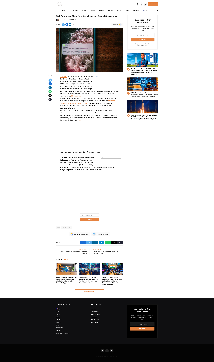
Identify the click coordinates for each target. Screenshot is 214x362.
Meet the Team (95, 314)
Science (101, 10)
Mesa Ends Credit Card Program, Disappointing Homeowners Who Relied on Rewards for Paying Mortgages (66, 280)
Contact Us (94, 317)
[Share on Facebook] (66, 24)
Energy (75, 10)
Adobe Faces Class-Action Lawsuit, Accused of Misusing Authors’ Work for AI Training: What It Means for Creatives (144, 94)
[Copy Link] (50, 99)
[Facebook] (50, 84)
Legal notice (94, 322)
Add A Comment (89, 291)
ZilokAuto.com (76, 96)
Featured (62, 10)
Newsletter (153, 4)
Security (110, 10)
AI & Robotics (59, 327)
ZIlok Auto (63, 76)
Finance (84, 10)
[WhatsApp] (50, 91)
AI (68, 10)
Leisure (93, 10)
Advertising (94, 311)
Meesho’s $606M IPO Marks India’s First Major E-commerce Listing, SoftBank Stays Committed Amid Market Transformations (112, 280)
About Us (93, 309)
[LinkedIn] (50, 87)
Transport (136, 10)
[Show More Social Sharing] (73, 24)
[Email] (50, 95)
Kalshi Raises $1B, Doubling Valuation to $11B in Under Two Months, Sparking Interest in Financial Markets (88, 280)
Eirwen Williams (63, 19)
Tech (127, 10)
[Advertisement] (89, 135)
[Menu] (57, 10)
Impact (119, 10)
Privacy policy (95, 319)
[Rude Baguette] (60, 4)
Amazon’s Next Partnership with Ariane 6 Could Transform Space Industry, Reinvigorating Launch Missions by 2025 (144, 117)
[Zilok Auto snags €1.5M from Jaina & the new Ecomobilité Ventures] (89, 50)
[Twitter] (50, 80)
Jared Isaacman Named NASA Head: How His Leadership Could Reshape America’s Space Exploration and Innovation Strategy (144, 71)
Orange (64, 227)
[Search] (157, 10)
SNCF (69, 227)
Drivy (58, 227)
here (79, 120)
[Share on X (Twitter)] (63, 24)
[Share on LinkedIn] (70, 24)
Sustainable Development (63, 333)
